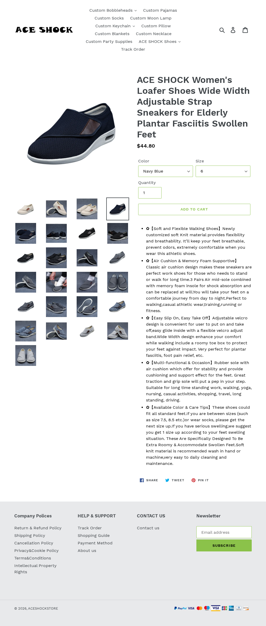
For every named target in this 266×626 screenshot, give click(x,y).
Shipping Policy (29, 535)
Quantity (147, 182)
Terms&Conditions (32, 558)
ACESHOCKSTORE (43, 608)
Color (143, 161)
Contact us (148, 527)
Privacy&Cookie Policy (36, 550)
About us (87, 550)
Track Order (90, 527)
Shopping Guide (94, 535)
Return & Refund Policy (38, 527)
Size (200, 161)
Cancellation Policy (33, 543)
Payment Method (95, 543)
